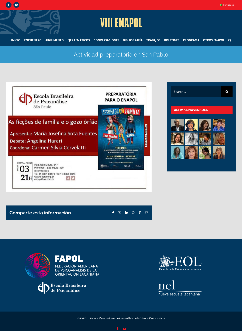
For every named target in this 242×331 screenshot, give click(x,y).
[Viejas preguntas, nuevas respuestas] (177, 152)
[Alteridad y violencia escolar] (205, 139)
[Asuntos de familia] (177, 125)
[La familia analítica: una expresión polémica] (205, 125)
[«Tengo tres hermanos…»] (218, 125)
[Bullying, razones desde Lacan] (191, 139)
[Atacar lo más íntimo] (218, 139)
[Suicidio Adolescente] (191, 152)
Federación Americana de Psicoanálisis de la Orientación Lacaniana (127, 318)
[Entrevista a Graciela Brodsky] (191, 125)
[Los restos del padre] (218, 152)
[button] (229, 40)
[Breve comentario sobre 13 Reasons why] (205, 152)
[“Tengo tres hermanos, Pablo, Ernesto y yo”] (177, 139)
